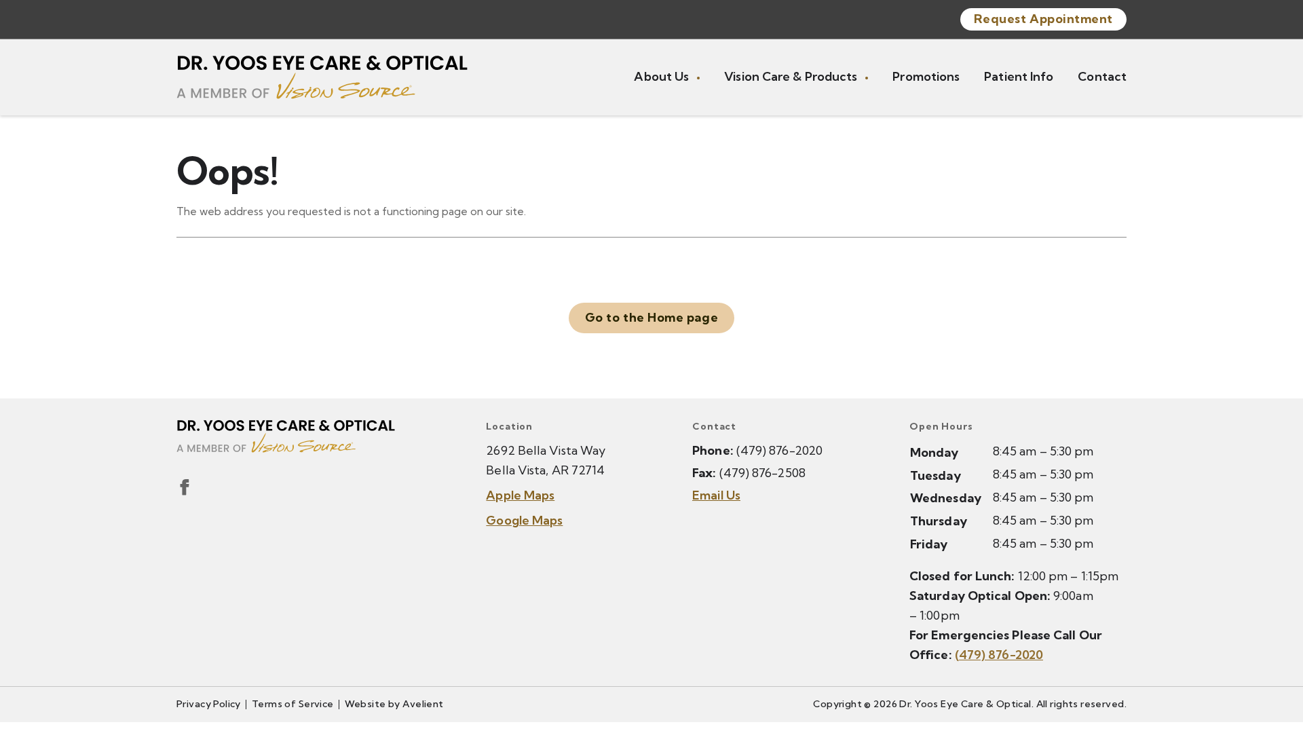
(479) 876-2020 (779, 450)
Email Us (716, 495)
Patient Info (1018, 76)
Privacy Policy (208, 704)
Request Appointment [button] (1043, 18)
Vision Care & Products (792, 76)
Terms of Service (293, 704)
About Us (663, 76)
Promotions (926, 76)
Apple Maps (520, 495)
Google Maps (524, 520)
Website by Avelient (394, 704)
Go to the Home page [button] (651, 317)
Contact (1102, 76)
